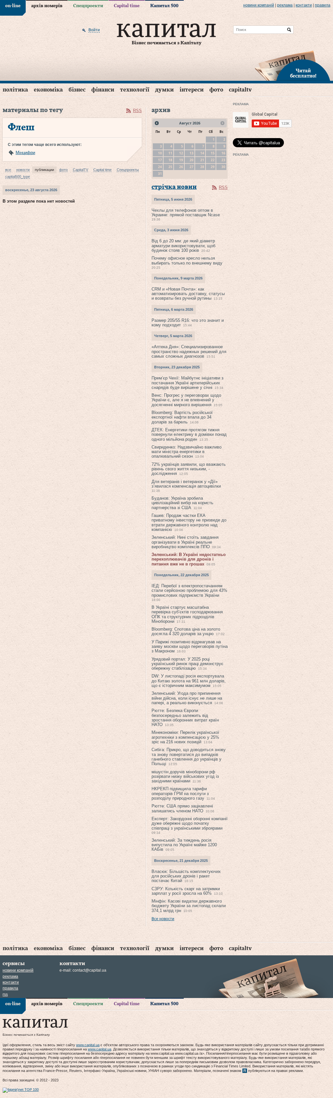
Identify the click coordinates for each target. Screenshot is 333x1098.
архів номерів (46, 6)
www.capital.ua (88, 1045)
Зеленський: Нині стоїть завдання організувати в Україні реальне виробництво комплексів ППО (185, 542)
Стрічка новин (174, 187)
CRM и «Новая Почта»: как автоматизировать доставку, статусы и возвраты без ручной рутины (188, 294)
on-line (12, 6)
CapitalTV (240, 90)
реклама (285, 5)
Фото (216, 90)
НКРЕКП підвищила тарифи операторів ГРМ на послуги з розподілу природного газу (180, 793)
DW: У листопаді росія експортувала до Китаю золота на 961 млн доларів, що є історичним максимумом (189, 681)
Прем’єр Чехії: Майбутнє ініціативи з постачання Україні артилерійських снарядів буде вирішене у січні (187, 383)
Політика (15, 90)
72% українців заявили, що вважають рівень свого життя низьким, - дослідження (189, 469)
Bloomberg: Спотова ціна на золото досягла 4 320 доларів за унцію (186, 631)
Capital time (127, 6)
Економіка (48, 90)
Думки (164, 90)
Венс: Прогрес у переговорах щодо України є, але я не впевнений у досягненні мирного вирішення (186, 400)
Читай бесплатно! (303, 73)
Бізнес (77, 90)
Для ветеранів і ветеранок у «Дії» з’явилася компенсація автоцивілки (186, 484)
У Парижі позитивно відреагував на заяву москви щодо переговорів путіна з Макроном (190, 646)
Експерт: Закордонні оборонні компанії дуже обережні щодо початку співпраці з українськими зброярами (190, 823)
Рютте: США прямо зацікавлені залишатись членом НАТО (182, 808)
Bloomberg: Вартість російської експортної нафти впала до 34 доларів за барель (182, 417)
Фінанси (102, 90)
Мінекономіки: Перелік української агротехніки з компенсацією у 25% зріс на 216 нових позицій (185, 737)
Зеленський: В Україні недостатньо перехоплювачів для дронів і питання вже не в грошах (189, 559)
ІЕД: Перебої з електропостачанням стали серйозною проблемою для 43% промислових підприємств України (189, 590)
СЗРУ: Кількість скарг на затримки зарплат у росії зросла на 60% (186, 891)
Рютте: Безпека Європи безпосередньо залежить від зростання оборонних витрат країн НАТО (185, 717)
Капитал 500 (164, 6)
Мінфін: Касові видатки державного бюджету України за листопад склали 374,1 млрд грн (189, 906)
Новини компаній (258, 5)
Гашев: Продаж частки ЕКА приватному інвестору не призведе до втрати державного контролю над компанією (189, 522)
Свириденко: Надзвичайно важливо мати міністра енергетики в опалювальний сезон (186, 452)
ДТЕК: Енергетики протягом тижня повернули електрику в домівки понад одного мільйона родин (189, 434)
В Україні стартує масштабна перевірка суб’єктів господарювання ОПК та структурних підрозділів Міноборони (187, 614)
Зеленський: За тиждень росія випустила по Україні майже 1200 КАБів (184, 845)
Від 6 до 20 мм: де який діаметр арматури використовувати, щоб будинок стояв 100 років (183, 245)
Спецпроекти (88, 6)
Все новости (163, 919)
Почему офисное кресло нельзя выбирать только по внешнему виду (187, 260)
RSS (137, 110)
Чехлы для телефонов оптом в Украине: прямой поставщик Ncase (186, 212)
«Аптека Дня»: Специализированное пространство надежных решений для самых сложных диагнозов (189, 351)
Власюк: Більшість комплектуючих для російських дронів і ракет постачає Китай (186, 876)
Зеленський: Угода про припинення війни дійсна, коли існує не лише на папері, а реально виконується (187, 698)
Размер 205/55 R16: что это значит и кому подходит (188, 322)
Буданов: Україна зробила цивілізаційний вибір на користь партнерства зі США (182, 503)
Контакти (304, 5)
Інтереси (192, 90)
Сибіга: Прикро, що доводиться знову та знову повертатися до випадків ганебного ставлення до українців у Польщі (189, 756)
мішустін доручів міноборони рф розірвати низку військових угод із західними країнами (185, 776)
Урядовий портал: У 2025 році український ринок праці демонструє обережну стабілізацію (187, 664)
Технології (134, 90)
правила (322, 5)
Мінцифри (25, 152)
